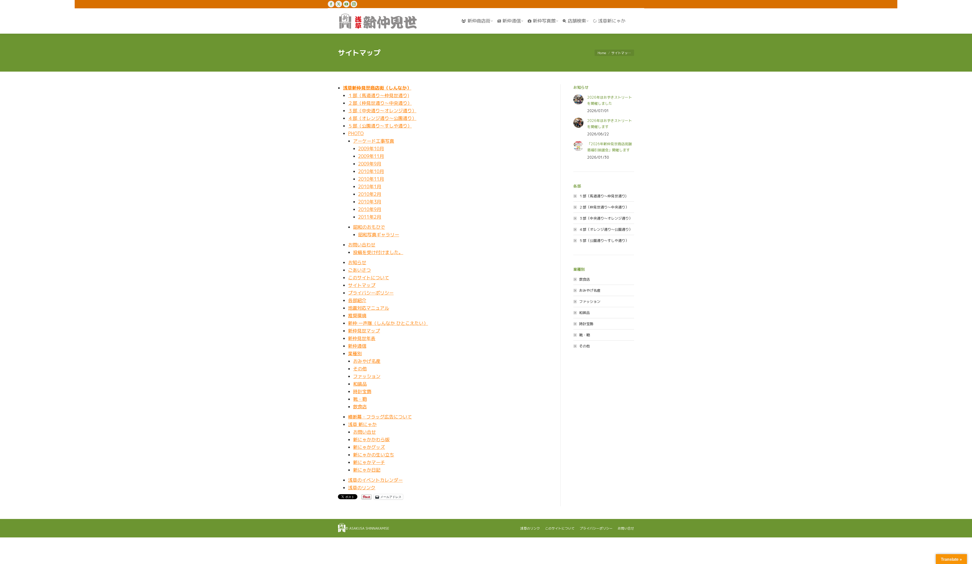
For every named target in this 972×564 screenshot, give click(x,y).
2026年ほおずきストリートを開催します (609, 123)
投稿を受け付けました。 (378, 252)
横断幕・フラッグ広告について (380, 417)
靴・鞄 (360, 399)
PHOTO (356, 133)
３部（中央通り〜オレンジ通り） (382, 111)
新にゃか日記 (366, 470)
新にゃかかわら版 (371, 439)
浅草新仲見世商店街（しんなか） (377, 88)
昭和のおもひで (369, 227)
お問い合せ (364, 432)
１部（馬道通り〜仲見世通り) (378, 95)
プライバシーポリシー (371, 293)
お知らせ (357, 262)
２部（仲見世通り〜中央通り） (380, 103)
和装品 (360, 384)
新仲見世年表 (361, 338)
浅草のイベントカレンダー (375, 480)
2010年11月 (371, 179)
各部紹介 (357, 300)
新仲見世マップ (364, 331)
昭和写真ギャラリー (378, 235)
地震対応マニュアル (368, 308)
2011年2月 (369, 217)
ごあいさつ (359, 270)
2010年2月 (369, 194)
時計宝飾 (362, 391)
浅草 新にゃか (362, 424)
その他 (360, 369)
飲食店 (360, 407)
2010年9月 (369, 209)
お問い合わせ (361, 245)
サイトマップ (361, 285)
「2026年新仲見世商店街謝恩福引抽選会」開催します (609, 146)
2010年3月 (369, 202)
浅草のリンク (361, 488)
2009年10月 (371, 148)
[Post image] (578, 99)
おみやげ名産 (366, 361)
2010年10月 (371, 171)
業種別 (355, 353)
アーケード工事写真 (373, 141)
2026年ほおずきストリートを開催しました (609, 100)
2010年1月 (369, 186)
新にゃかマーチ (369, 462)
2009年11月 (371, 156)
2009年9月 (369, 164)
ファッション (366, 376)
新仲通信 (357, 346)
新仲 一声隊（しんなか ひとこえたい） (388, 323)
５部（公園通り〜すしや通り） (380, 126)
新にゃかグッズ (369, 447)
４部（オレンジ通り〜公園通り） (382, 118)
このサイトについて (368, 278)
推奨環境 (357, 315)
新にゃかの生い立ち (373, 455)
